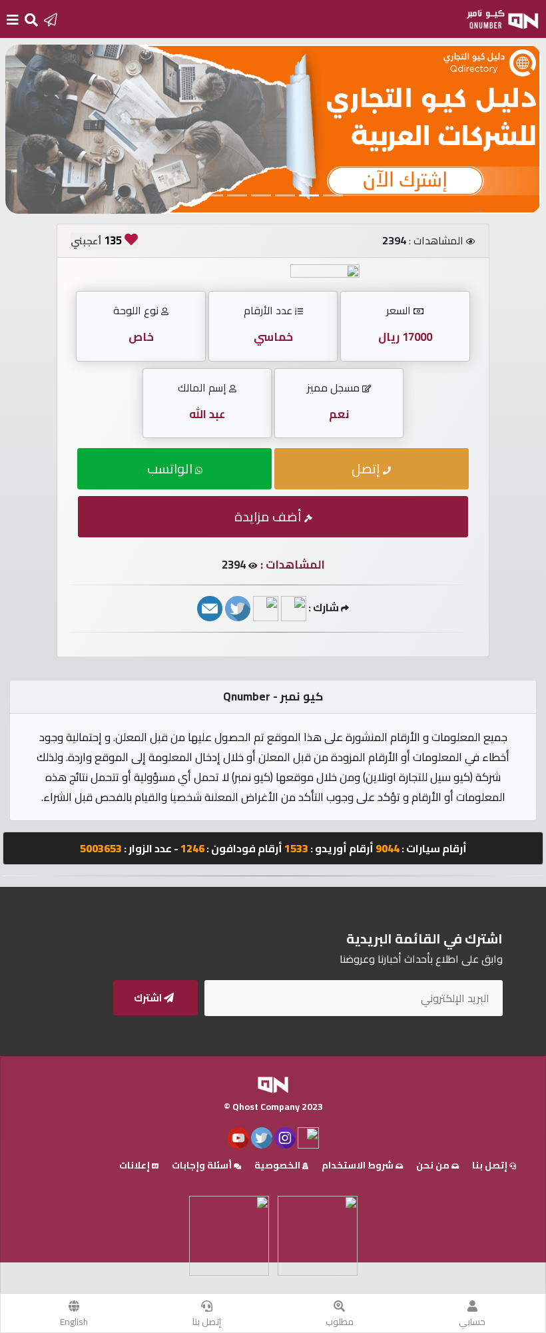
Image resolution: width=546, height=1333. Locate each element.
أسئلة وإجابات (203, 1165)
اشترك (149, 997)
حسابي (472, 1321)
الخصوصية (278, 1165)
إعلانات (135, 1165)
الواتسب (171, 468)
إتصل (367, 468)
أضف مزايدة (269, 516)
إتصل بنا (206, 1321)
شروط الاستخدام (359, 1165)
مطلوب (340, 1321)
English (74, 1321)
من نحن (433, 1165)
